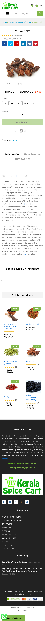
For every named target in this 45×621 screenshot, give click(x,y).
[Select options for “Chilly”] (6, 392)
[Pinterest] (16, 502)
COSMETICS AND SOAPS (12, 520)
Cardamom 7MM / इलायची (11, 363)
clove (15, 176)
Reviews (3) (22, 158)
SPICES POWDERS (9, 545)
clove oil (26, 204)
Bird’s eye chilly (33, 324)
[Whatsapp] (27, 502)
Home (4, 22)
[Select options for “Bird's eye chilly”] (28, 319)
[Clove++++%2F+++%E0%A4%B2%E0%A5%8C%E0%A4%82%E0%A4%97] (10, 43)
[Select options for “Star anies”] (28, 357)
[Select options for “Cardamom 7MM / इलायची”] (6, 357)
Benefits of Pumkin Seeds (15, 562)
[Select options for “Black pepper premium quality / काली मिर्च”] (6, 319)
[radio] (5, 103)
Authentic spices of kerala (20, 22)
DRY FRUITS (7, 524)
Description (11, 154)
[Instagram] (21, 502)
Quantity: (5, 111)
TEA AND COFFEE (9, 549)
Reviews (17, 36)
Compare (28, 131)
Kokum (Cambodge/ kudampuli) (31, 397)
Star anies (30, 362)
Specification (32, 154)
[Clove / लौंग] (4, 43)
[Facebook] (4, 502)
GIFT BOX (6, 531)
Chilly (6, 397)
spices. (5, 458)
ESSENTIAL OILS (9, 528)
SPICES (13, 140)
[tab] (11, 155)
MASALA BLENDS (9, 538)
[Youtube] (10, 502)
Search (40, 13)
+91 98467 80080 (29, 463)
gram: (4, 98)
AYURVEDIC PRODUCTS (12, 517)
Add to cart (22, 122)
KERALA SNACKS (9, 535)
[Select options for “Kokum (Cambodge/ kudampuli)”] (28, 390)
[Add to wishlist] (15, 131)
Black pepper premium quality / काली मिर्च (11, 326)
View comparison (13, 618)
